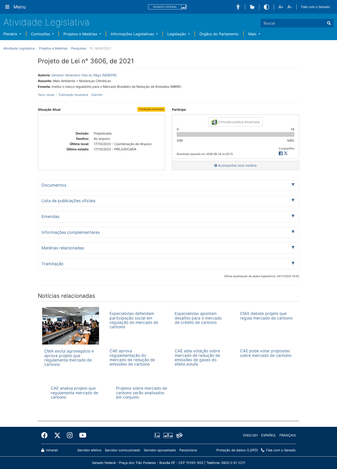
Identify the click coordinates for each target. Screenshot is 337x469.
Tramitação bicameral (73, 95)
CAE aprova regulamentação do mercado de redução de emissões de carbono (132, 357)
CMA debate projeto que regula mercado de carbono (266, 315)
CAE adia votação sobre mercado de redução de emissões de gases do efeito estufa (197, 357)
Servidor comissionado (122, 450)
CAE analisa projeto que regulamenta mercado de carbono (74, 393)
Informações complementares (70, 232)
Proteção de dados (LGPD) (237, 450)
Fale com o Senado (315, 7)
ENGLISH (250, 435)
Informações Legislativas (133, 34)
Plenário (11, 34)
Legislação (177, 34)
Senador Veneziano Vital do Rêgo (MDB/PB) (84, 75)
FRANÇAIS (287, 435)
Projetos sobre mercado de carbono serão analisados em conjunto (141, 393)
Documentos (53, 185)
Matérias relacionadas (62, 248)
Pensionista (188, 450)
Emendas (50, 216)
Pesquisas (78, 48)
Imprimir (97, 95)
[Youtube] (81, 435)
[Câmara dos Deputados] (158, 435)
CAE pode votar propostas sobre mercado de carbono (265, 353)
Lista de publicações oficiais (68, 200)
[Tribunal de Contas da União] (178, 435)
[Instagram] (70, 435)
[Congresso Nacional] (167, 435)
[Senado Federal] (167, 7)
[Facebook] (46, 435)
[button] (238, 7)
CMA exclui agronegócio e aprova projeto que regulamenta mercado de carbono (69, 358)
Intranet (51, 450)
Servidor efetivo (89, 450)
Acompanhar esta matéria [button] (237, 165)
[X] (286, 153)
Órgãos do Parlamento (219, 34)
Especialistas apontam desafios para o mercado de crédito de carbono (198, 318)
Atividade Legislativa (46, 22)
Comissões (41, 34)
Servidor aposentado (160, 450)
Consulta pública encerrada (239, 122)
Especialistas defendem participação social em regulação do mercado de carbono (134, 320)
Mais (252, 34)
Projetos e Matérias (81, 34)
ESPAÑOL (268, 435)
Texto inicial (46, 95)
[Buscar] (329, 23)
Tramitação (52, 263)
